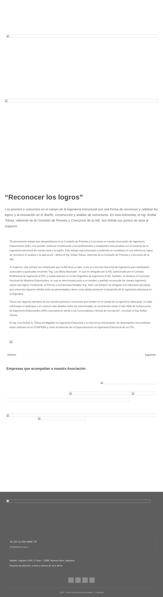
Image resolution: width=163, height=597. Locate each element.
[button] (8, 444)
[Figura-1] (81, 35)
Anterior (11, 354)
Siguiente (150, 354)
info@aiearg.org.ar (19, 577)
